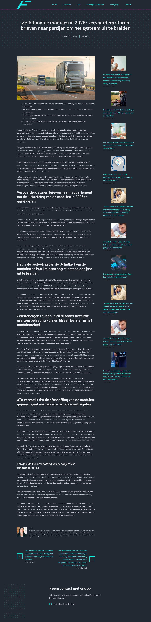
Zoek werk (67, 5)
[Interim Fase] (24, 4)
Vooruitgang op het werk (95, 5)
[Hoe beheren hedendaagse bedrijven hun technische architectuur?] (118, 269)
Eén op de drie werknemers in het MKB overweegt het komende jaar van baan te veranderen (118, 145)
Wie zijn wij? (114, 5)
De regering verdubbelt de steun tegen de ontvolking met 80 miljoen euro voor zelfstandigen (118, 113)
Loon (78, 5)
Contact (128, 5)
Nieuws (54, 5)
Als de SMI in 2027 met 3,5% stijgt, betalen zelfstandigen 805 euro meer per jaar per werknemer (117, 245)
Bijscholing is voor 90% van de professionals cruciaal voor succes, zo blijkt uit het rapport (118, 177)
